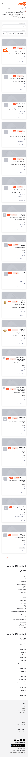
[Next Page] (7, 558)
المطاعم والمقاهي (21, 584)
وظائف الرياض (23, 644)
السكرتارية (23, 603)
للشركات (23, 722)
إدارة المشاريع (23, 622)
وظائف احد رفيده (22, 666)
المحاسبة (24, 595)
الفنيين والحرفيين (22, 627)
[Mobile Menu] (2, 4)
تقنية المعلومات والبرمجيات (19, 619)
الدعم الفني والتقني (21, 608)
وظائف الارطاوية (22, 687)
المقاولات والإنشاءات (21, 614)
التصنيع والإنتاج (22, 625)
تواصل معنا (23, 715)
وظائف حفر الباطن (22, 663)
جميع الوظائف (20, 8)
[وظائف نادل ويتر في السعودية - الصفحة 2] (7, 558)
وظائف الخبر (23, 652)
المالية (24, 598)
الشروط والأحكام (13, 752)
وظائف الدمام (23, 649)
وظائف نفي (23, 677)
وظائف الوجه (23, 690)
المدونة (23, 708)
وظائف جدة (23, 647)
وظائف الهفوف (22, 658)
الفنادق (24, 587)
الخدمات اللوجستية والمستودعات (18, 611)
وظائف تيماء (23, 671)
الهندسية (24, 617)
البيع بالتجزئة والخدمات (21, 581)
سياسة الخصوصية (21, 752)
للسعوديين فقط (20, 34)
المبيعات (24, 576)
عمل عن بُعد (11, 34)
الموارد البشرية (23, 600)
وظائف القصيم (23, 655)
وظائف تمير (23, 685)
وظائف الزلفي (23, 696)
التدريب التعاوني (21, 712)
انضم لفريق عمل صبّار (21, 710)
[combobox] (13, 23)
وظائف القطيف (22, 668)
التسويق (24, 579)
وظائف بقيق (23, 693)
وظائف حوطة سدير (21, 682)
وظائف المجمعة (22, 660)
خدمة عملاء (23, 592)
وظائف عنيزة (23, 674)
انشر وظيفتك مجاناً (21, 724)
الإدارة (24, 606)
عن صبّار (23, 706)
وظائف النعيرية (22, 679)
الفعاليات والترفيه (22, 589)
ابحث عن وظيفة (22, 732)
